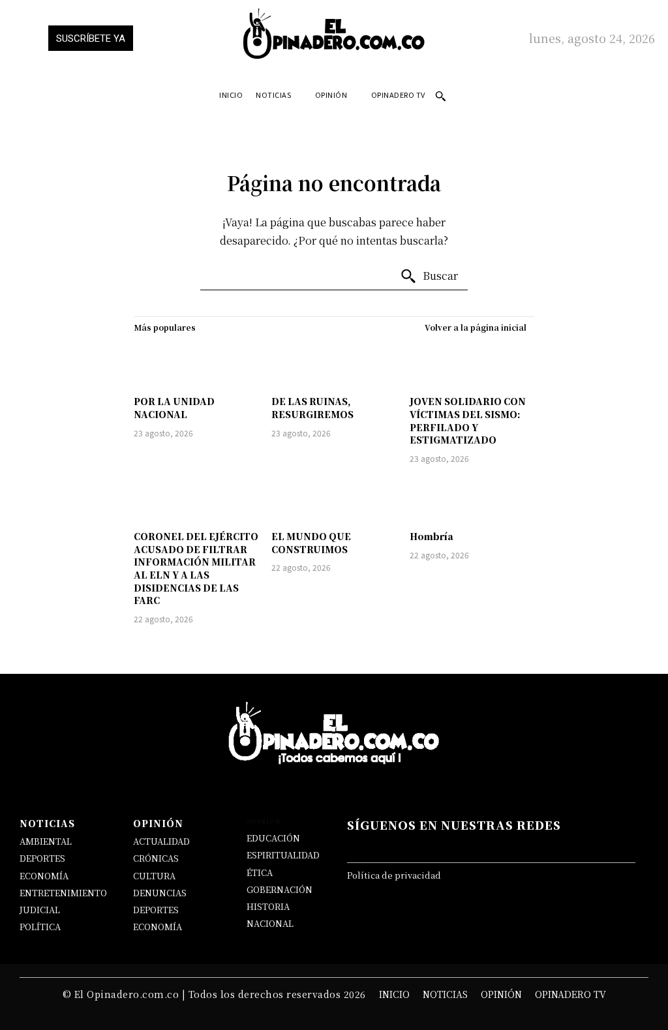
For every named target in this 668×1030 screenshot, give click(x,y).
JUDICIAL (40, 909)
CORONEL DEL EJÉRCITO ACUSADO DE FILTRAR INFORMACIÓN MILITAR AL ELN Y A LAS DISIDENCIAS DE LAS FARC (196, 568)
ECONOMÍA (44, 876)
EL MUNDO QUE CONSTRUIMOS (311, 543)
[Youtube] (527, 845)
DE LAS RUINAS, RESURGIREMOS (312, 408)
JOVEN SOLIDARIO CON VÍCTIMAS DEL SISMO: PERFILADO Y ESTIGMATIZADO (468, 420)
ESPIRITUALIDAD (283, 855)
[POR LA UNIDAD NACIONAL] (196, 364)
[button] (440, 96)
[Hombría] (472, 499)
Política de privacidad (394, 875)
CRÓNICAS (156, 858)
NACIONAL (270, 923)
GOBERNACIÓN (279, 889)
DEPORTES (42, 858)
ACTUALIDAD (161, 841)
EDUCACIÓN (273, 838)
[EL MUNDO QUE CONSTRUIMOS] (333, 499)
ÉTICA (260, 872)
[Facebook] (369, 845)
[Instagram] (448, 845)
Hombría (431, 536)
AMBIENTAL (46, 841)
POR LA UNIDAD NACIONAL (174, 408)
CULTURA (154, 876)
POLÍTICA (40, 926)
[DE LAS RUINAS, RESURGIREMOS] (333, 364)
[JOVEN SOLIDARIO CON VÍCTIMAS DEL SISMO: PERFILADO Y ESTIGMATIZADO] (472, 364)
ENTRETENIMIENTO (63, 892)
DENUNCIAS (160, 892)
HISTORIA (268, 906)
